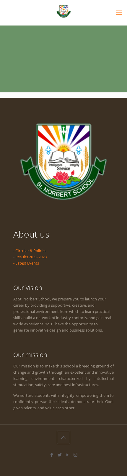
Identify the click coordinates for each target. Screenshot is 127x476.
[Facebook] (51, 455)
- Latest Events (26, 263)
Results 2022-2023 (31, 257)
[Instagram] (75, 455)
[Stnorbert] (63, 11)
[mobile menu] (119, 12)
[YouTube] (67, 455)
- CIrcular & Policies (29, 250)
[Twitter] (59, 455)
